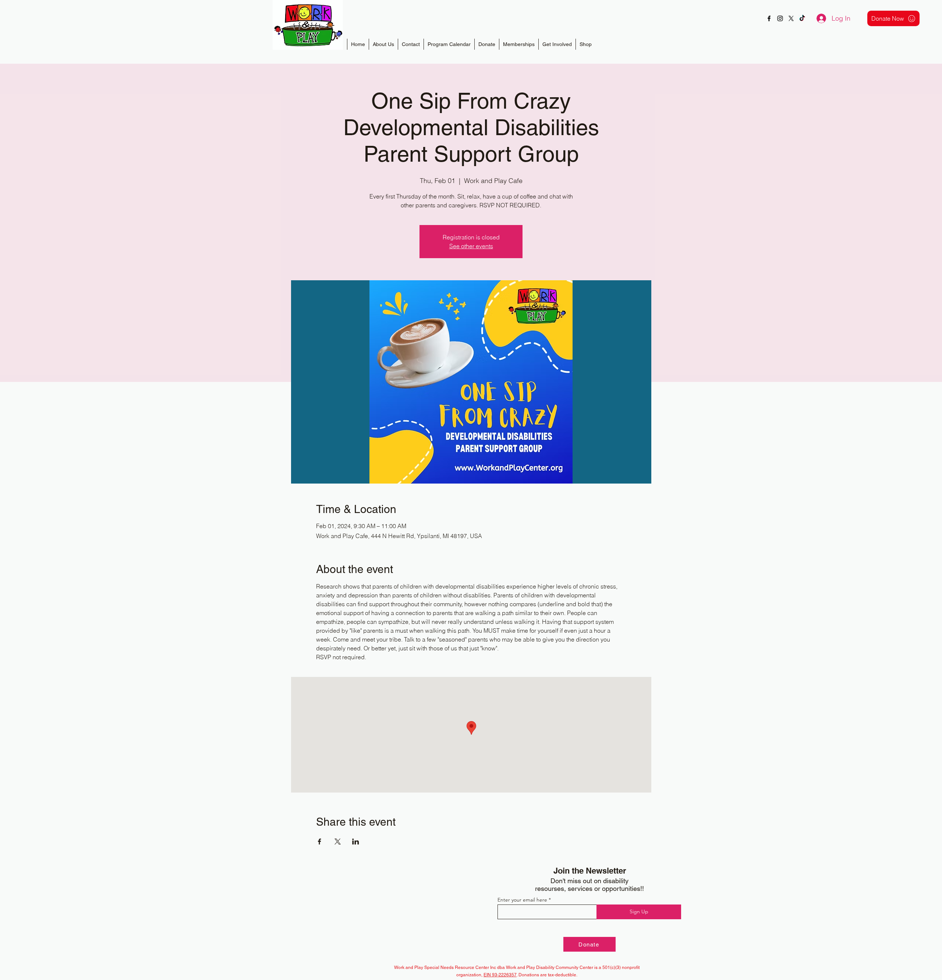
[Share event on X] (337, 841)
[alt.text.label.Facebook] (769, 18)
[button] (518, 44)
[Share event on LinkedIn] (355, 841)
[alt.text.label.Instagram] (780, 18)
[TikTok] (802, 18)
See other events (471, 246)
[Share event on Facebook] (319, 841)
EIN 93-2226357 (500, 974)
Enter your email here (522, 899)
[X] (791, 18)
